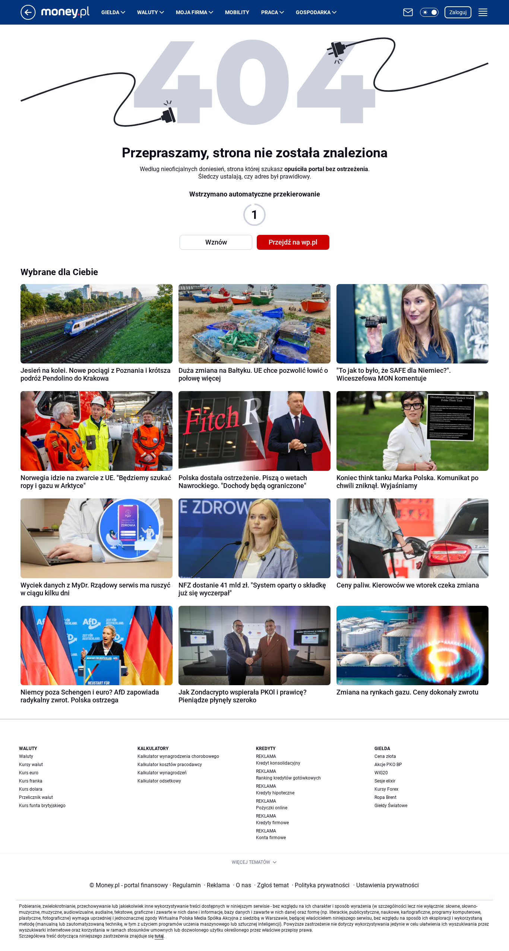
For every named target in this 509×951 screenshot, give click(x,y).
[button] (429, 12)
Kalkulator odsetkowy (159, 781)
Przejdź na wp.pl (293, 242)
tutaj (159, 936)
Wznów (216, 242)
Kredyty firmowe (272, 822)
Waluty (147, 12)
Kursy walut (31, 764)
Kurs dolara (30, 789)
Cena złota (385, 756)
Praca (269, 12)
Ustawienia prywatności (386, 885)
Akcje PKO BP (388, 764)
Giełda (110, 12)
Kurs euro (28, 772)
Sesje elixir (384, 781)
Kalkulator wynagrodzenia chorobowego (178, 756)
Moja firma (191, 12)
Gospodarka (313, 12)
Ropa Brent (385, 797)
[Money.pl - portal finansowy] (71, 12)
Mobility (237, 12)
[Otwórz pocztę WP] (408, 12)
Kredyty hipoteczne (275, 793)
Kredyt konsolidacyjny (278, 763)
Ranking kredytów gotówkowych (288, 778)
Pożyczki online (271, 807)
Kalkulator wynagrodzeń (162, 772)
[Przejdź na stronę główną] (28, 17)
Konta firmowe (271, 837)
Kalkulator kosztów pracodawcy (169, 764)
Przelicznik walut (36, 797)
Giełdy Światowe (390, 805)
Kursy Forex (386, 789)
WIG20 (381, 772)
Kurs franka (30, 781)
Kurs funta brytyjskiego (42, 805)
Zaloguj (458, 12)
